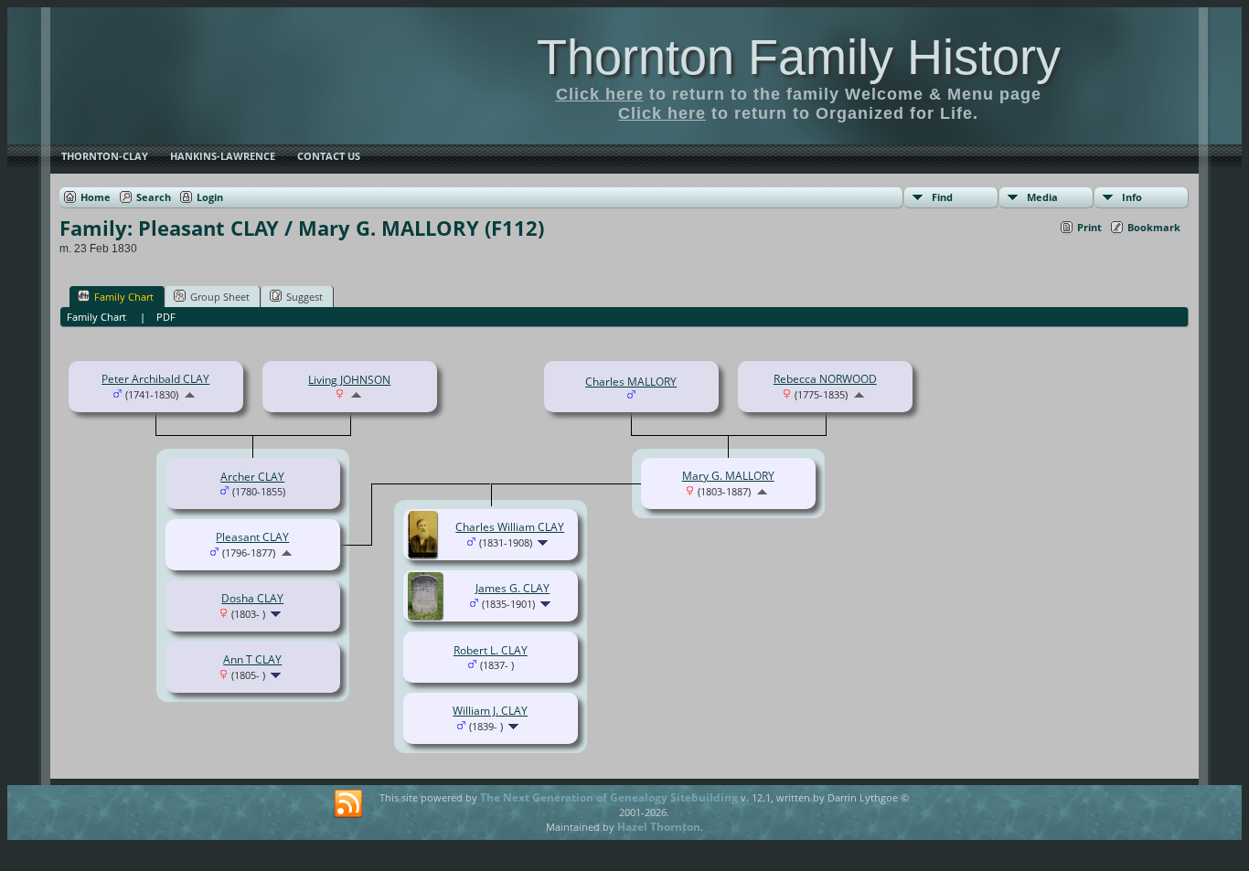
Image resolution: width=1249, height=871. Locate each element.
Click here (600, 94)
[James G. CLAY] (428, 615)
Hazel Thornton (658, 826)
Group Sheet (220, 296)
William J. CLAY (490, 710)
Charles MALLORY (631, 381)
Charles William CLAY (509, 527)
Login (210, 197)
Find (942, 197)
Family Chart (124, 296)
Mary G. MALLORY (728, 475)
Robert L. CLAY (491, 650)
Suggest (304, 296)
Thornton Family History (799, 56)
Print (1089, 227)
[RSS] (348, 804)
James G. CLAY (512, 588)
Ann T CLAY (252, 659)
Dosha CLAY (252, 598)
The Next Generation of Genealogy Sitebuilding (609, 797)
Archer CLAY (252, 476)
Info (1132, 197)
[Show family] (277, 613)
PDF (166, 317)
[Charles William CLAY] (425, 554)
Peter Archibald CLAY (155, 379)
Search (153, 197)
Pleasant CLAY (252, 537)
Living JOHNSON (349, 380)
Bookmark (1153, 227)
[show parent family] (189, 394)
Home (95, 197)
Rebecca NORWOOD (825, 379)
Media (1042, 197)
